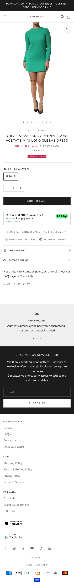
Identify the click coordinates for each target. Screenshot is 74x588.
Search (7, 428)
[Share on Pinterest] (23, 284)
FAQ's (7, 434)
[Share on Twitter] (19, 284)
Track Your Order (13, 447)
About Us (9, 498)
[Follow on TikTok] (41, 548)
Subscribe (37, 403)
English (35, 558)
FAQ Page (9, 276)
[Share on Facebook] (14, 284)
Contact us (10, 440)
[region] (37, 322)
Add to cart (37, 201)
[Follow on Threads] (23, 548)
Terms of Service (13, 482)
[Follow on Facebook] (5, 548)
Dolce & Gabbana (37, 130)
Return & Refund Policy (17, 469)
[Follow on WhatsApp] (50, 548)
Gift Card (9, 511)
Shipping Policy (12, 463)
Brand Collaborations (16, 505)
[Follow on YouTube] (32, 548)
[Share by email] (28, 284)
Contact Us (26, 276)
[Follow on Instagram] (14, 548)
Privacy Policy (11, 476)
